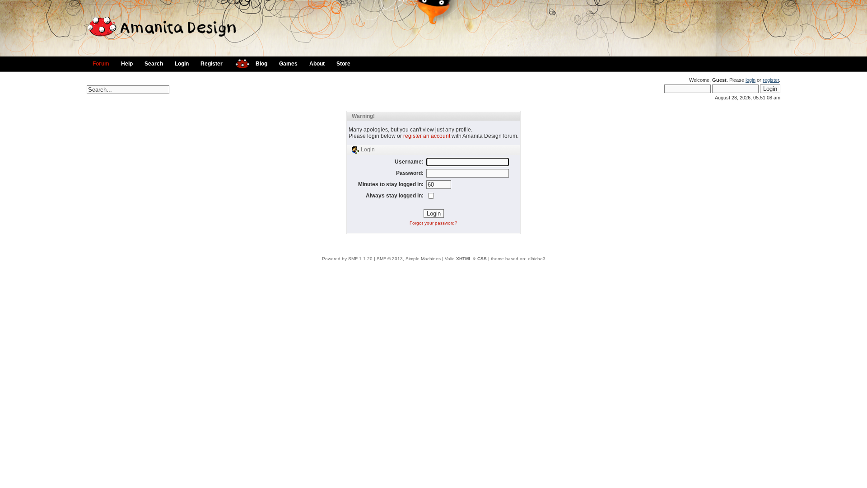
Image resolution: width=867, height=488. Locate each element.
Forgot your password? (433, 223)
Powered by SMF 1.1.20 (347, 258)
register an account (426, 136)
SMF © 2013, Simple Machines (409, 258)
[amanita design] (239, 62)
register (771, 80)
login (750, 80)
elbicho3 (536, 258)
